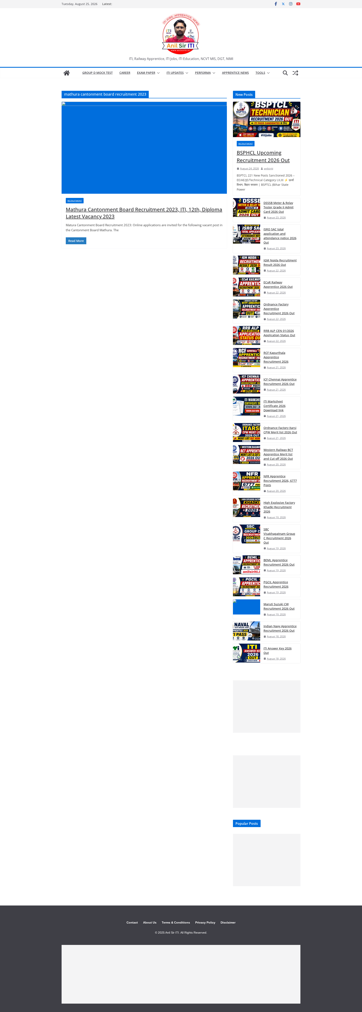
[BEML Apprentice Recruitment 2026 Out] (246, 565)
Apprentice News (235, 73)
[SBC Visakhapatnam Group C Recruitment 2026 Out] (246, 539)
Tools (260, 73)
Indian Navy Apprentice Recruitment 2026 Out (280, 628)
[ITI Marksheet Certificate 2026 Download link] (246, 409)
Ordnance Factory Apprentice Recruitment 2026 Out (279, 308)
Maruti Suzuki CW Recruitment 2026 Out (279, 606)
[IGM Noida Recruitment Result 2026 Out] (246, 265)
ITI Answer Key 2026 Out (278, 650)
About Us (149, 922)
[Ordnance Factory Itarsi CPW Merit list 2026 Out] (246, 433)
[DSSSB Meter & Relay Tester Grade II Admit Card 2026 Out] (246, 210)
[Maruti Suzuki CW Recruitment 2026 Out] (246, 609)
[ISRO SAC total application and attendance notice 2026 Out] (246, 239)
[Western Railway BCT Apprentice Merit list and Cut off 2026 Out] (246, 457)
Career (124, 73)
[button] (157, 73)
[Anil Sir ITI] (67, 73)
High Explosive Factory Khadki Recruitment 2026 (279, 507)
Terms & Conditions (176, 922)
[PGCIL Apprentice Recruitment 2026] (246, 587)
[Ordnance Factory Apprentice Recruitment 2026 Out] (246, 311)
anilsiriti (268, 168)
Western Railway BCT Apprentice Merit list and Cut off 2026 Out (278, 454)
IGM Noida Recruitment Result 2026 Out (280, 262)
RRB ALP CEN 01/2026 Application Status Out (279, 333)
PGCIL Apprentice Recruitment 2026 (276, 584)
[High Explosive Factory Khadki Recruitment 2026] (246, 510)
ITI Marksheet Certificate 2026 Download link (275, 405)
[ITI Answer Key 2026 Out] (246, 653)
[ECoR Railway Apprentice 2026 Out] (246, 287)
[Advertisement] (266, 706)
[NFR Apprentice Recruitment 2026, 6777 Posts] (246, 483)
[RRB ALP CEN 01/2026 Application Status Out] (246, 336)
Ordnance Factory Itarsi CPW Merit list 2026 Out (280, 430)
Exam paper (146, 73)
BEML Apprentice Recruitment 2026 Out (279, 562)
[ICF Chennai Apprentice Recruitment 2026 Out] (246, 384)
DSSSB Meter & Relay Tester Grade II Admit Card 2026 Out (278, 207)
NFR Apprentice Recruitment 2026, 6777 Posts (280, 480)
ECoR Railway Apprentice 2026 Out (278, 284)
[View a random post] (295, 73)
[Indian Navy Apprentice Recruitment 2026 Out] (246, 631)
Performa (203, 73)
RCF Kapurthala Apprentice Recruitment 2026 (276, 357)
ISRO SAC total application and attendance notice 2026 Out (280, 235)
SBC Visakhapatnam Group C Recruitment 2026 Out (279, 535)
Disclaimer (228, 922)
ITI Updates (175, 73)
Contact (132, 922)
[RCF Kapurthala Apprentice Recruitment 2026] (246, 360)
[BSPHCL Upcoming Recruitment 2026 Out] (266, 119)
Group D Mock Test (97, 73)
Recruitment (74, 200)
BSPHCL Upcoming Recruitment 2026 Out (263, 156)
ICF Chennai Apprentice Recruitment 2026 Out (280, 381)
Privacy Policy (205, 922)
